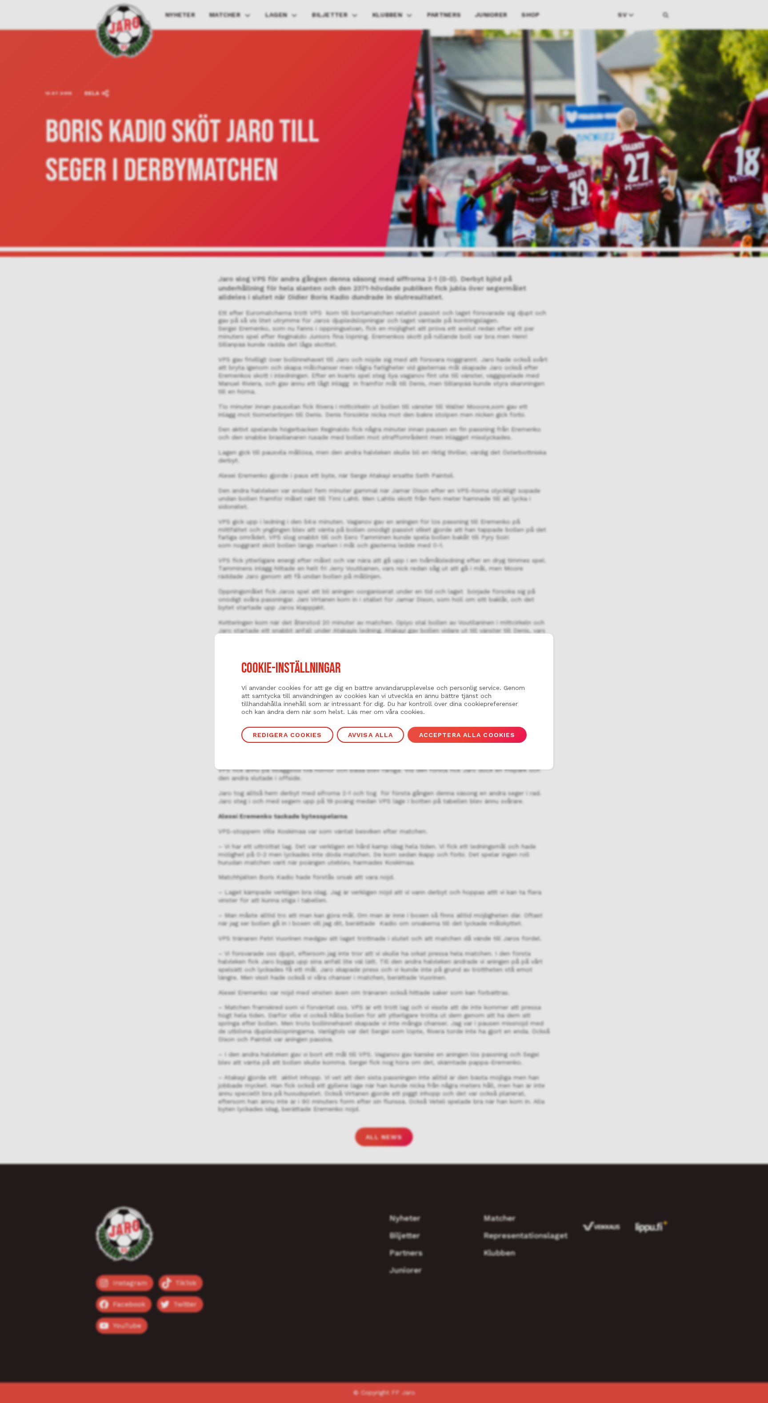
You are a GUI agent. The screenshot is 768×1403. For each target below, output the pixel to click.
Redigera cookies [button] (287, 734)
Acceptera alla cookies (467, 734)
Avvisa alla (370, 734)
